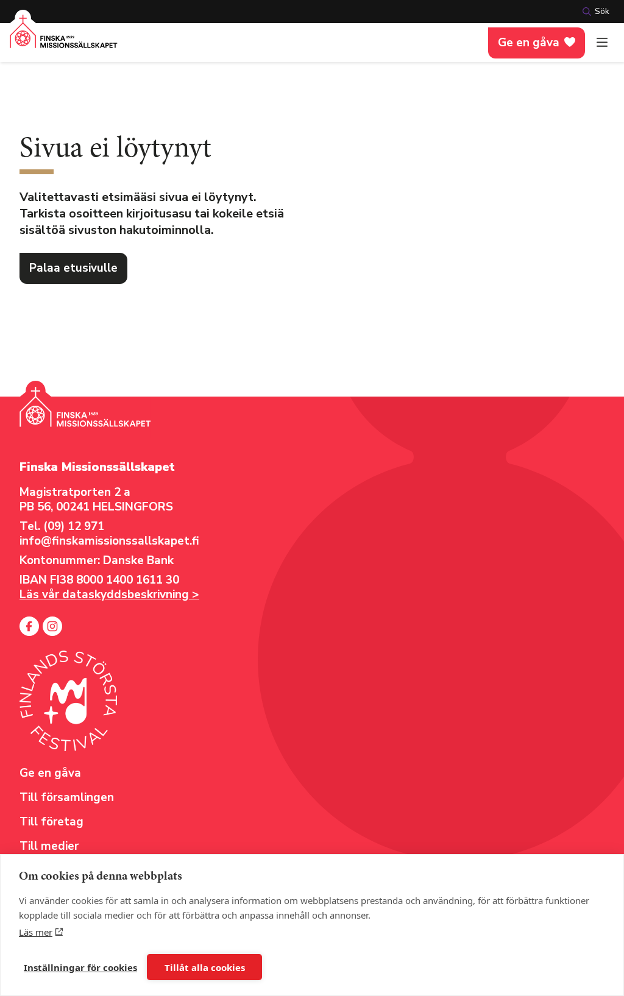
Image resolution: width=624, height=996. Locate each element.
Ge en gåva (528, 43)
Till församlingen (67, 797)
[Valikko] (602, 42)
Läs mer (35, 932)
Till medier (49, 846)
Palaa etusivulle (73, 268)
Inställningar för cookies (80, 967)
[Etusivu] (64, 39)
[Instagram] (52, 626)
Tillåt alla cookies (205, 967)
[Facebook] (29, 626)
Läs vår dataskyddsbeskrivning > (109, 594)
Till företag (51, 822)
